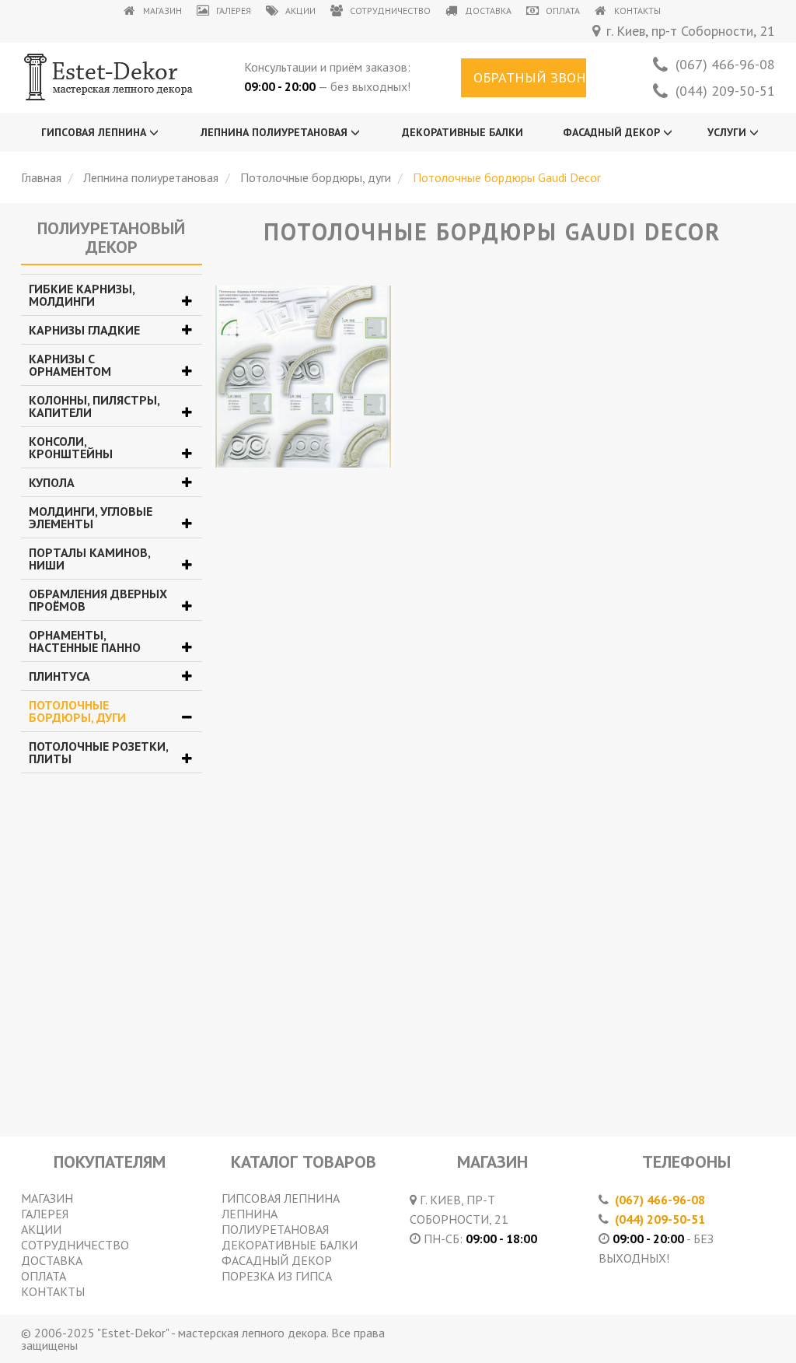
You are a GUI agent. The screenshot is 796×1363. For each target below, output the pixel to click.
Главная (41, 177)
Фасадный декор (613, 132)
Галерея (233, 10)
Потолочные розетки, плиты (98, 752)
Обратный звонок (530, 77)
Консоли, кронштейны (71, 447)
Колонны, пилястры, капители (94, 406)
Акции (300, 10)
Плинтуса (59, 676)
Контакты (637, 10)
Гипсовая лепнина (95, 132)
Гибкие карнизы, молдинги (81, 295)
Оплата (563, 10)
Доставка (488, 10)
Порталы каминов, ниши (89, 559)
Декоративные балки (462, 132)
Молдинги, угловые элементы (90, 517)
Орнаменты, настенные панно (85, 641)
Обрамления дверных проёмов (98, 600)
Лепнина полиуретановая (276, 132)
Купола (52, 482)
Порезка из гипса (277, 1276)
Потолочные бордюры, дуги (315, 177)
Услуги (728, 132)
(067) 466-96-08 (725, 65)
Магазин (162, 10)
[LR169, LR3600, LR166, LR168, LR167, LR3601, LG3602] (303, 377)
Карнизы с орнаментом (70, 365)
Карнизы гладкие (84, 330)
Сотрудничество (390, 10)
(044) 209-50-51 (725, 91)
